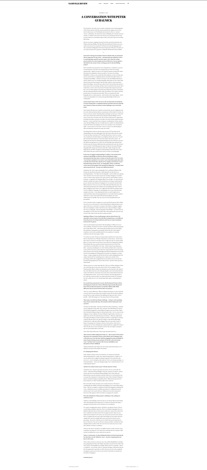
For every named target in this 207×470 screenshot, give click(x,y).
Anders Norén (133, 466)
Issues (100, 3)
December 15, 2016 (103, 12)
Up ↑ (138, 466)
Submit (111, 3)
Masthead (106, 3)
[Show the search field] (128, 3)
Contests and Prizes (120, 3)
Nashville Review (78, 3)
